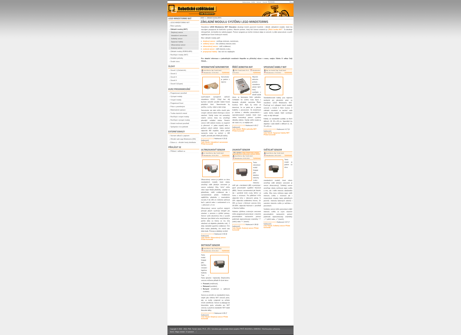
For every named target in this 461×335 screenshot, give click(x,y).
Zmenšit (265, 2)
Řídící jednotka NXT (242, 67)
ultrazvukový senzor (210, 46)
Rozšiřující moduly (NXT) (179, 55)
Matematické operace (177, 110)
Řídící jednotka (175, 26)
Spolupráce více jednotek (179, 127)
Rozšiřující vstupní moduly (179, 117)
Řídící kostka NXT (275, 29)
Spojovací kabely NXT (275, 67)
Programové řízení (176, 103)
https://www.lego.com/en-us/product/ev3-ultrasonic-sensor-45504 (246, 153)
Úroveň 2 (173, 74)
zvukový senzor (209, 49)
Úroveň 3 (173, 77)
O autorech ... (191, 332)
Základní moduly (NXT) (179, 29)
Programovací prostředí (178, 93)
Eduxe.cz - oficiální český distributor (183, 142)
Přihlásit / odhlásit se (177, 151)
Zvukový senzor (176, 48)
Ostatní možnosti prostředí (179, 123)
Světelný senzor (176, 39)
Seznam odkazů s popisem (179, 136)
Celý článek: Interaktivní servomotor (214, 142)
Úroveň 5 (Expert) (176, 84)
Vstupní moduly (175, 100)
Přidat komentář (207, 144)
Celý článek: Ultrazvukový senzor (213, 237)
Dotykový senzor (177, 32)
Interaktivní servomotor (179, 35)
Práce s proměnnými (177, 106)
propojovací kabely (210, 52)
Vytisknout (225, 72)
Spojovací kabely (177, 42)
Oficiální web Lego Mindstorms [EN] (183, 139)
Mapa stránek (180, 332)
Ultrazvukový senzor (178, 45)
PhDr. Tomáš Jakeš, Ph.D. (197, 329)
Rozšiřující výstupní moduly (180, 120)
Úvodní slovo (175, 61)
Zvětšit (253, 2)
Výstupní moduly (176, 96)
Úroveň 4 (173, 80)
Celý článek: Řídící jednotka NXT (244, 129)
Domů (172, 332)
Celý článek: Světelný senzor (274, 226)
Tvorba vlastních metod (178, 113)
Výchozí (259, 2)
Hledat (292, 2)
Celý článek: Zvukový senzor (243, 228)
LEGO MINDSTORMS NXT (180, 22)
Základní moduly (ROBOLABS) (181, 51)
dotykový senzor (209, 41)
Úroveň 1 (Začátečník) (178, 70)
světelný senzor (209, 44)
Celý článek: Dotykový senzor (212, 317)
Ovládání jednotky (176, 58)
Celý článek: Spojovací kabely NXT (276, 133)
